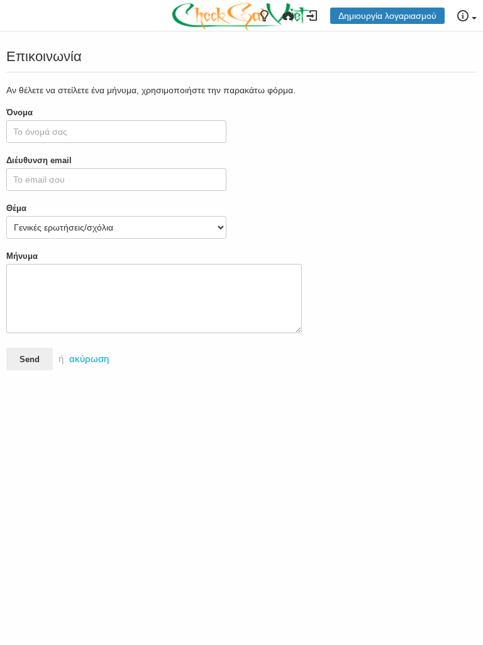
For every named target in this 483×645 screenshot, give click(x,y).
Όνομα (19, 112)
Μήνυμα (22, 256)
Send (29, 359)
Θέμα (16, 208)
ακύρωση (89, 359)
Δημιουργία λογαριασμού (387, 16)
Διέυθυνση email (39, 160)
